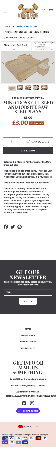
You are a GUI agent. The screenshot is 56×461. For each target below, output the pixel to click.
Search (28, 329)
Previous (3, 62)
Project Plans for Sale (20, 38)
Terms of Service (28, 341)
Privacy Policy (28, 335)
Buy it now (28, 150)
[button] (5, 11)
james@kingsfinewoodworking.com (28, 379)
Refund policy (28, 348)
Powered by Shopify (40, 435)
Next (53, 62)
